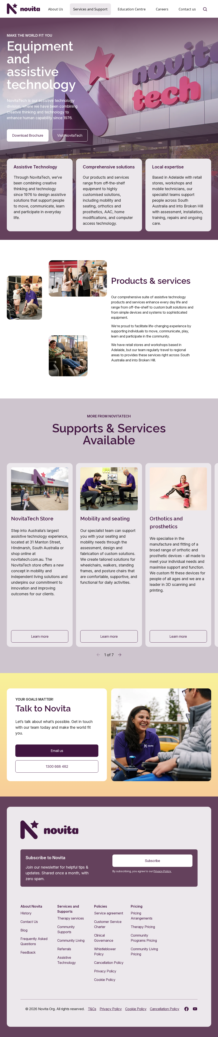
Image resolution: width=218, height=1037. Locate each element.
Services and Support (90, 9)
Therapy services (70, 918)
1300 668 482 (57, 766)
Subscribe (152, 861)
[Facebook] (186, 1008)
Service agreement (108, 913)
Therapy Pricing (143, 927)
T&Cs (92, 1009)
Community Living (71, 940)
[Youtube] (195, 1008)
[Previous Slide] (98, 654)
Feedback (28, 952)
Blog (23, 930)
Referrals (64, 949)
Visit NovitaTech (69, 135)
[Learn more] (40, 555)
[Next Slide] (119, 654)
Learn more (40, 636)
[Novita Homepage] (23, 8)
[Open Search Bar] (205, 9)
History (26, 913)
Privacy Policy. (162, 871)
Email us (57, 751)
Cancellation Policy (108, 962)
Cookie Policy (104, 980)
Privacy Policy (105, 971)
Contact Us (29, 922)
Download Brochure (27, 135)
